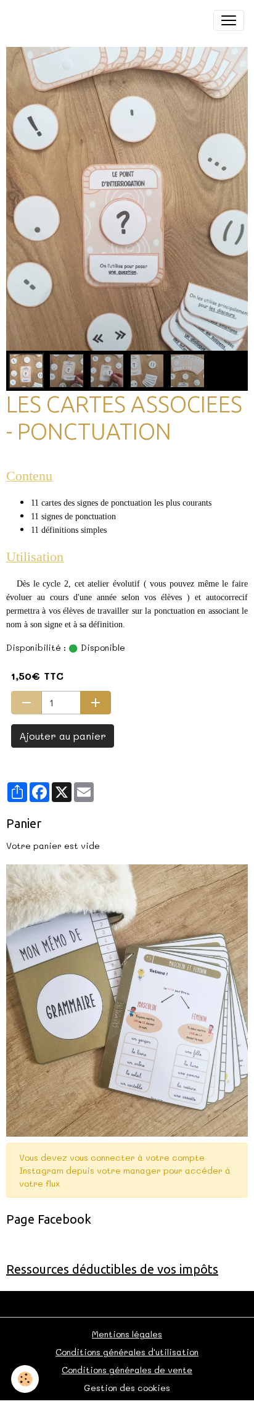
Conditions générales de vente (127, 1370)
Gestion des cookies (127, 1388)
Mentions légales (127, 1334)
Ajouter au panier (62, 735)
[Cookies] (25, 1379)
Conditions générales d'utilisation (127, 1352)
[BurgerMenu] (228, 20)
